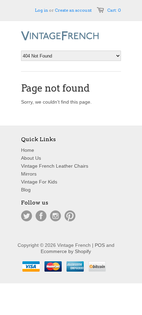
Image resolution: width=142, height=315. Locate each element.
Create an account (73, 10)
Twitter (26, 215)
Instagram (55, 215)
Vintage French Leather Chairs (54, 166)
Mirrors (29, 174)
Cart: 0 (114, 10)
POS (100, 245)
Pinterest (69, 215)
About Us (31, 158)
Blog (26, 189)
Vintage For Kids (39, 182)
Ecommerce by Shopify (66, 251)
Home (27, 150)
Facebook (41, 215)
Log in (41, 10)
